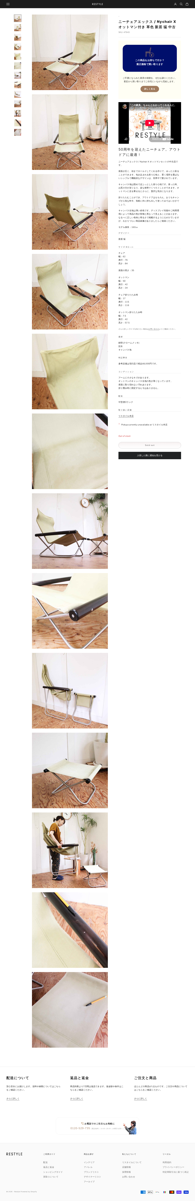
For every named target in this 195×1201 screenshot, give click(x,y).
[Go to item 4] (17, 46)
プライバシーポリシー (173, 1167)
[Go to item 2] (17, 27)
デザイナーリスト (92, 1176)
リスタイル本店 (126, 416)
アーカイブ (89, 1181)
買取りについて (50, 1176)
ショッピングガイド (53, 1172)
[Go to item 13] (17, 132)
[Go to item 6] (17, 65)
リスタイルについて (132, 1162)
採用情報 (126, 1172)
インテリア (89, 1162)
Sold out (150, 445)
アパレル (88, 1167)
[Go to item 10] (17, 104)
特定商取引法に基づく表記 (176, 1172)
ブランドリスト (91, 1172)
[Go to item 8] (17, 85)
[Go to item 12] (17, 123)
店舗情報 (126, 1167)
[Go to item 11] (17, 113)
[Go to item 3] (17, 37)
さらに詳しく (12, 1098)
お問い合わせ (153, 329)
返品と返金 (48, 1167)
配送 (45, 1162)
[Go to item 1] (17, 18)
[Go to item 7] (17, 75)
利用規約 (167, 1162)
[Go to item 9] (17, 94)
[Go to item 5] (17, 56)
